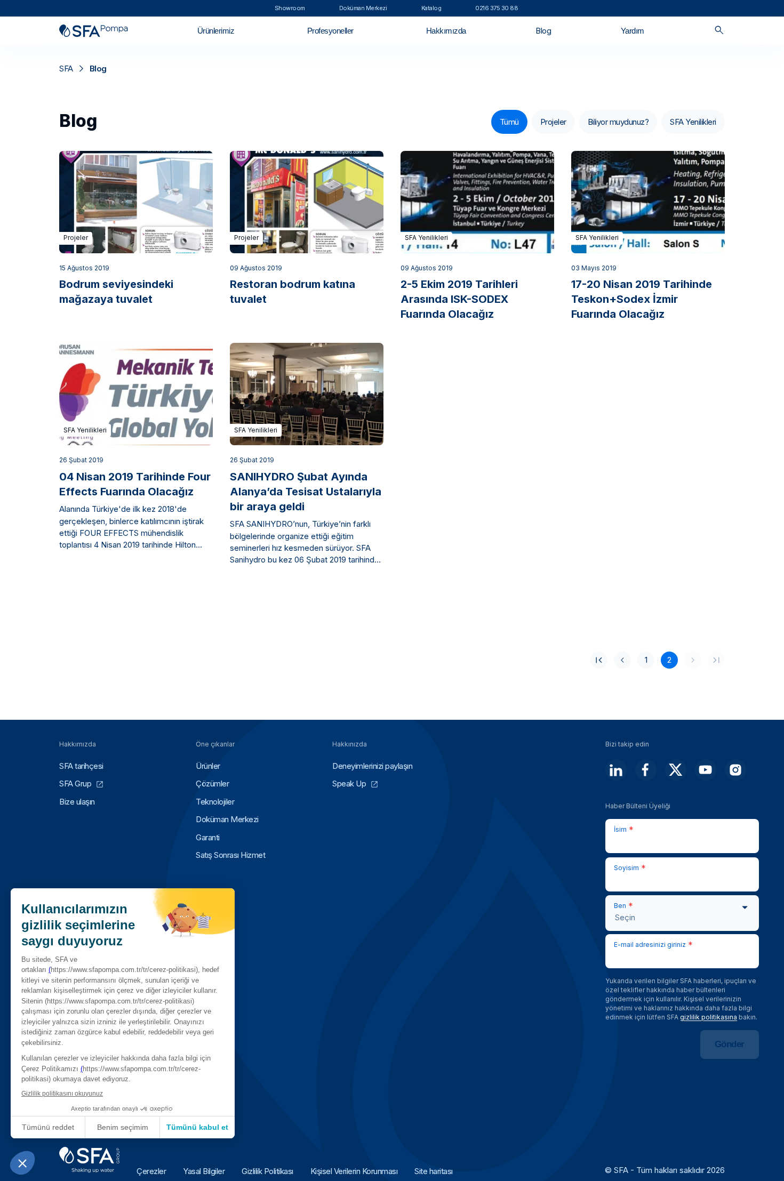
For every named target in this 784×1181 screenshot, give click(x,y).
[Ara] (719, 31)
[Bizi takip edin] (616, 770)
